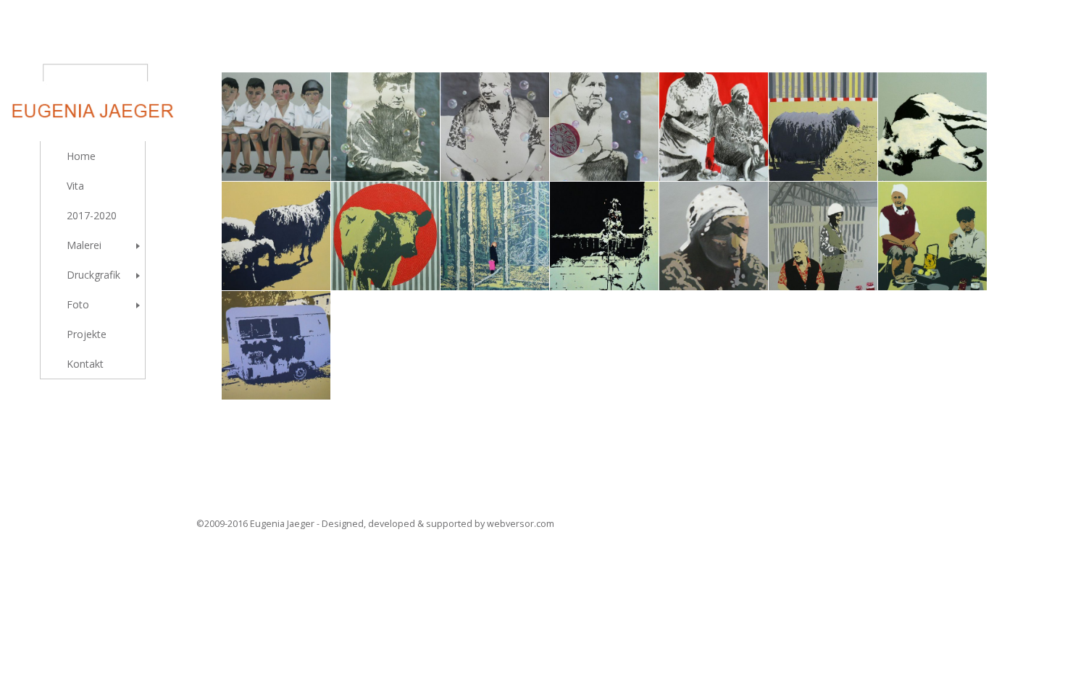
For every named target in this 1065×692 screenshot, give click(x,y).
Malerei (84, 245)
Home (81, 156)
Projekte (86, 334)
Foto (78, 304)
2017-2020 (92, 215)
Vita (75, 186)
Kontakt (85, 364)
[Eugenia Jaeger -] (93, 76)
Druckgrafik (93, 275)
